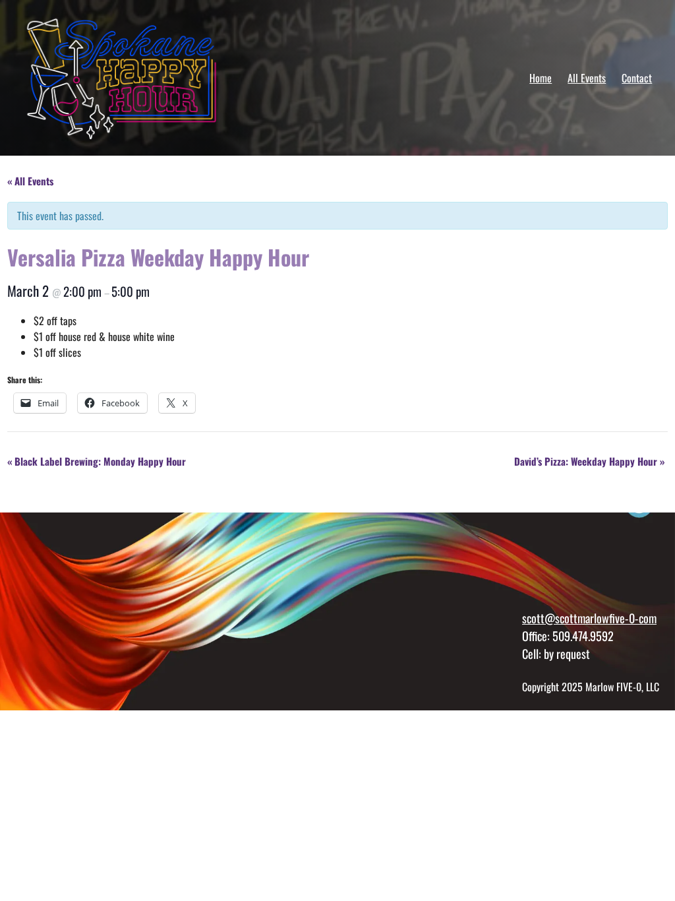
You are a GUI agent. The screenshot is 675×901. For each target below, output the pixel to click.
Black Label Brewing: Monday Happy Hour (96, 461)
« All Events (30, 180)
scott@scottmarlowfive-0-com (589, 618)
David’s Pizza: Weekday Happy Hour (589, 461)
